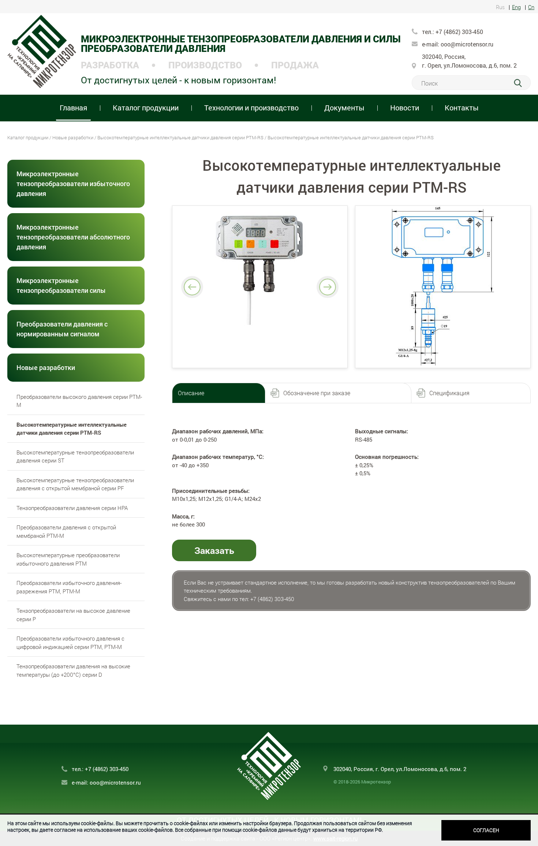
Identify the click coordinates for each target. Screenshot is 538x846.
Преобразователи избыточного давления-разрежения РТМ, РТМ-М (69, 587)
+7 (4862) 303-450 (458, 31)
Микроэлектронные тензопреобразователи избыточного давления (73, 183)
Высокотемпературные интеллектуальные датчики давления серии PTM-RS (180, 137)
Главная (73, 107)
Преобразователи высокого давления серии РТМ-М (79, 401)
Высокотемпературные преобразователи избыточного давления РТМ (68, 559)
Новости (404, 107)
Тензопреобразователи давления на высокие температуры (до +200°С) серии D (73, 670)
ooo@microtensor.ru (467, 44)
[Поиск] (522, 83)
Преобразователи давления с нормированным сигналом (62, 329)
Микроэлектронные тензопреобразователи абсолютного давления (73, 237)
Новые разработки (72, 137)
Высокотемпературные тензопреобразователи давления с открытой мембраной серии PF (75, 484)
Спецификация (449, 393)
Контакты (462, 107)
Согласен (486, 830)
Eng (516, 7)
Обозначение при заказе (316, 393)
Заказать (214, 550)
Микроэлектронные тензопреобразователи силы (61, 285)
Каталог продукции (27, 137)
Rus (500, 7)
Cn (531, 7)
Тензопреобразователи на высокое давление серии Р (73, 615)
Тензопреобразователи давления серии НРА (72, 507)
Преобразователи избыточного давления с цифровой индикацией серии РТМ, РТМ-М (70, 642)
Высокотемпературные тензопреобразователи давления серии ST (75, 456)
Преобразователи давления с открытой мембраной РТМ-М (66, 531)
